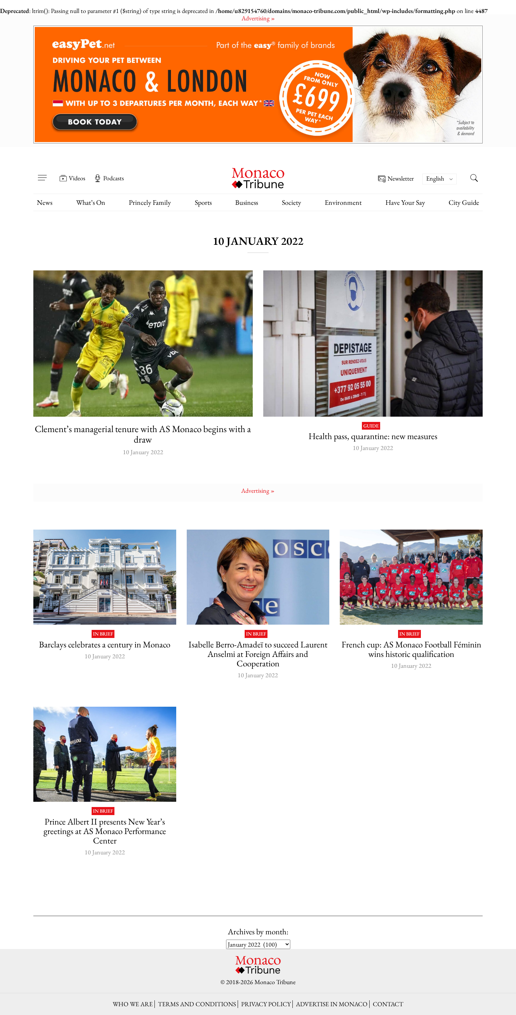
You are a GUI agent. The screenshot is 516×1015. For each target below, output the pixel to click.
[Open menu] (42, 173)
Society (291, 202)
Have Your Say (405, 202)
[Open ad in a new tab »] (258, 84)
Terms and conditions (197, 1004)
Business (246, 202)
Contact (388, 1004)
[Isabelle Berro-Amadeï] (258, 577)
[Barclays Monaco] (104, 577)
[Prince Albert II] (104, 754)
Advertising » (258, 18)
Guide (371, 426)
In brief (103, 634)
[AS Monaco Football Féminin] (411, 577)
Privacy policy (266, 1004)
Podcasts (113, 178)
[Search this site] (474, 179)
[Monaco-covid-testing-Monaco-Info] (373, 343)
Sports (203, 202)
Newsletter (401, 178)
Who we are (133, 1004)
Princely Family (150, 202)
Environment (343, 202)
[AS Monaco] (143, 343)
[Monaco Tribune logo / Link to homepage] (258, 177)
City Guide (464, 202)
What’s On (90, 202)
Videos (77, 178)
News (44, 202)
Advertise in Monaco (332, 1004)
